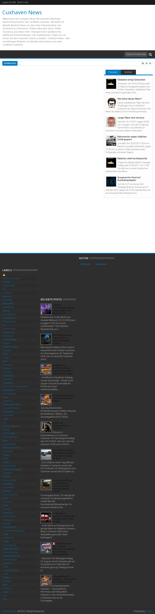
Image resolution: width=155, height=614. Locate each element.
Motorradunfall (10, 437)
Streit (5, 505)
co (4, 325)
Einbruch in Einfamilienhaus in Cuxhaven (61, 426)
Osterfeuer (8, 451)
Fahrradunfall (9, 393)
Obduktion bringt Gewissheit (131, 79)
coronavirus (9, 332)
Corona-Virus (9, 329)
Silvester (7, 491)
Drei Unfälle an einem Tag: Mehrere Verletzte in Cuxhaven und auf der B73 (63, 454)
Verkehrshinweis (10, 552)
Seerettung (8, 484)
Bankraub (7, 296)
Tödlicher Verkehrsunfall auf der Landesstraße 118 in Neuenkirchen (63, 309)
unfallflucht (8, 538)
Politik (5, 458)
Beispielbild (8, 303)
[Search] (150, 54)
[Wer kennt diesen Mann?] (111, 103)
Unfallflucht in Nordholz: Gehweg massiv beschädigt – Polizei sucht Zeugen (62, 369)
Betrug (6, 311)
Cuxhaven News (22, 12)
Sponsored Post (10, 494)
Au (4, 289)
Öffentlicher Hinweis (12, 448)
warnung (7, 581)
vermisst (7, 563)
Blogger (149, 611)
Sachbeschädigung (12, 469)
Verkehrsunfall (9, 559)
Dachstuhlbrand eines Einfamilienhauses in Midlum (63, 398)
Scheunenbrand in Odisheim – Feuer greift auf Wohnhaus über (64, 579)
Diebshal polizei (10, 347)
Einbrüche (7, 372)
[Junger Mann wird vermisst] (111, 122)
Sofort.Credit (10, 169)
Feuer (5, 397)
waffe (5, 574)
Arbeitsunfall (9, 285)
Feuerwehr (8, 401)
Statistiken (8, 502)
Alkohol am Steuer (11, 278)
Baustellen (8, 300)
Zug (5, 599)
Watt (5, 585)
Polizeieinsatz (9, 466)
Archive (128, 72)
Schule (6, 476)
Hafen (5, 419)
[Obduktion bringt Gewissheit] (111, 84)
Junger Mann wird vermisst (130, 117)
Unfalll (6, 541)
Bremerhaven (9, 321)
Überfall (6, 523)
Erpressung (8, 375)
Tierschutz (8, 512)
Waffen (6, 577)
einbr (5, 361)
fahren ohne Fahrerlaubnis (15, 386)
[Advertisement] (51, 165)
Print (79, 89)
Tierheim (7, 509)
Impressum (101, 264)
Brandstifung (9, 318)
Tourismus (8, 520)
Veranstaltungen (10, 548)
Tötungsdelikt (9, 516)
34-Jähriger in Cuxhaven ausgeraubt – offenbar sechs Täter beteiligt (64, 517)
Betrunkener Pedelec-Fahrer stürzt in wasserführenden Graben (63, 339)
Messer (6, 430)
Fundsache (8, 411)
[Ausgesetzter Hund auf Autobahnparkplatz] (111, 182)
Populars (113, 72)
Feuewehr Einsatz (11, 408)
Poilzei (6, 455)
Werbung (7, 588)
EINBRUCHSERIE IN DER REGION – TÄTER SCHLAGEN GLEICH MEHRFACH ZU (73, 238)
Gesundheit (8, 415)
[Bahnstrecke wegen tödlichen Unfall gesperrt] (111, 141)
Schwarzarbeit (9, 480)
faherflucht (8, 379)
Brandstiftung (9, 314)
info (5, 422)
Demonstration (10, 339)
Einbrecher (8, 365)
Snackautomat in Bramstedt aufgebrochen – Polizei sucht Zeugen (24, 238)
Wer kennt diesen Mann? (129, 98)
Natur (5, 440)
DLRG (5, 354)
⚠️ (4, 275)
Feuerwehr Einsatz (11, 404)
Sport (5, 498)
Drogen (6, 357)
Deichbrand (8, 336)
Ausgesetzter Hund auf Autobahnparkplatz (129, 179)
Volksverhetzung (11, 570)
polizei (6, 462)
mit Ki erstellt (9, 433)
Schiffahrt (7, 473)
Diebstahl (7, 350)
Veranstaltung (9, 545)
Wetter (6, 592)
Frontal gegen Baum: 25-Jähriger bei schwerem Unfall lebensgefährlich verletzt (62, 486)
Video (5, 567)
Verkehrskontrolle (11, 556)
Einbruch (16, 182)
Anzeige (6, 282)
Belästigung (8, 307)
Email (90, 89)
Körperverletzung (11, 426)
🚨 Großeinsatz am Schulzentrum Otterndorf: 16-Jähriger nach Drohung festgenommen (63, 549)
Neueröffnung (9, 444)
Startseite (85, 264)
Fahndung (7, 383)
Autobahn (7, 293)
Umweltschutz (9, 527)
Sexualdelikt (8, 487)
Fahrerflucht (8, 390)
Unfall (5, 534)
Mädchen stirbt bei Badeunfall (132, 158)
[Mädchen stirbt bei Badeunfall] (111, 163)
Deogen (6, 343)
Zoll (4, 595)
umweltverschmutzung (14, 530)
